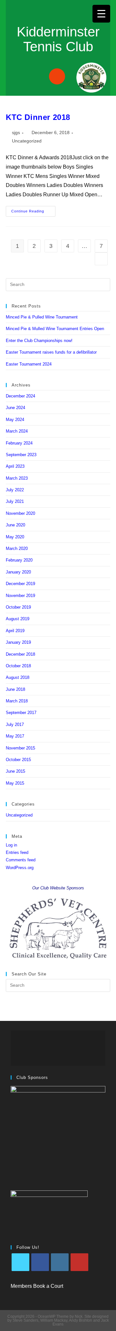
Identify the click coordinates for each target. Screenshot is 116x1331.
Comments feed (20, 859)
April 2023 (15, 466)
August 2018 (17, 677)
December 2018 (20, 654)
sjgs (16, 132)
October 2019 (18, 607)
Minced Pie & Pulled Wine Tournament (42, 317)
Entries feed (17, 852)
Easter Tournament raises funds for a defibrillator (51, 352)
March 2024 (17, 431)
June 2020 (15, 525)
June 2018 (15, 689)
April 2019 (15, 630)
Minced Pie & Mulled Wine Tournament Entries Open (55, 328)
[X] (20, 1262)
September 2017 (21, 712)
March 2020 (17, 548)
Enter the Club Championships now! (39, 340)
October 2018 (18, 665)
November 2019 (20, 595)
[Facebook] (40, 1262)
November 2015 (20, 748)
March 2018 (17, 701)
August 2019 (17, 618)
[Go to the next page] (101, 258)
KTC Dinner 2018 (38, 117)
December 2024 (20, 396)
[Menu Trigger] (101, 14)
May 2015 (15, 783)
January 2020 (18, 572)
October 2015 (18, 759)
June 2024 (15, 407)
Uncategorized (27, 140)
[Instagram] (60, 1262)
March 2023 (17, 478)
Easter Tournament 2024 (29, 364)
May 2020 (15, 536)
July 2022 (15, 489)
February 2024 (19, 443)
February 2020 (19, 560)
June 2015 (15, 771)
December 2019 (20, 583)
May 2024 (15, 419)
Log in (11, 845)
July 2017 (15, 724)
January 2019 (18, 642)
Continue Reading (33, 209)
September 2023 (21, 454)
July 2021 (15, 501)
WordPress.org (20, 867)
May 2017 (15, 736)
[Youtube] (79, 1262)
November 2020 (20, 513)
